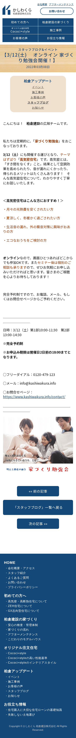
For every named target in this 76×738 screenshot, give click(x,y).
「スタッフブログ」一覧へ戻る (38, 507)
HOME (9, 563)
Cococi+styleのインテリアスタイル (32, 662)
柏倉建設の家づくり (55, 22)
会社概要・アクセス (21, 568)
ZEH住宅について (20, 605)
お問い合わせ (57, 11)
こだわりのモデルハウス (24, 639)
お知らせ (38, 107)
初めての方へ (20, 22)
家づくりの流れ (18, 629)
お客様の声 (20, 38)
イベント (38, 87)
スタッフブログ (18, 691)
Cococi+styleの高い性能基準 (27, 658)
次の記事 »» (38, 523)
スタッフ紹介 (17, 572)
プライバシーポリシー (23, 587)
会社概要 (42, 4)
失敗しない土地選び (21, 714)
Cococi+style (20, 31)
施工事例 (56, 30)
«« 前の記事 (38, 491)
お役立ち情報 (56, 38)
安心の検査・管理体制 (23, 624)
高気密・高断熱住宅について (27, 601)
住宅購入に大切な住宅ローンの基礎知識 (35, 709)
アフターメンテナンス (61, 4)
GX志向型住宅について (23, 610)
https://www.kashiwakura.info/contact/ (34, 396)
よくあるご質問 (18, 577)
